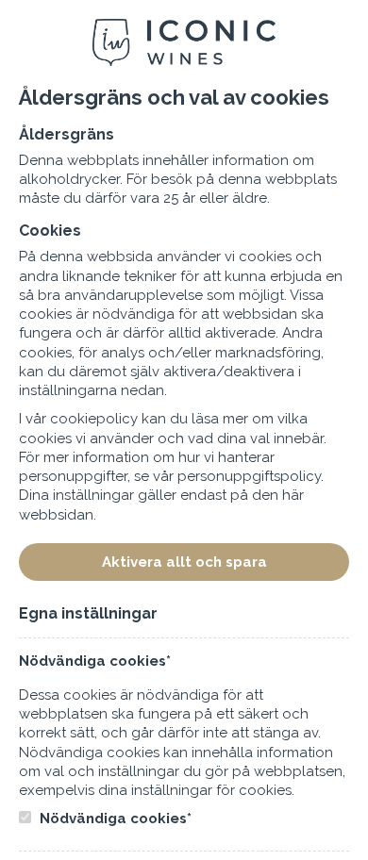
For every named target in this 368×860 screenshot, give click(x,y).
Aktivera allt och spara (184, 562)
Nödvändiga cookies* (114, 818)
